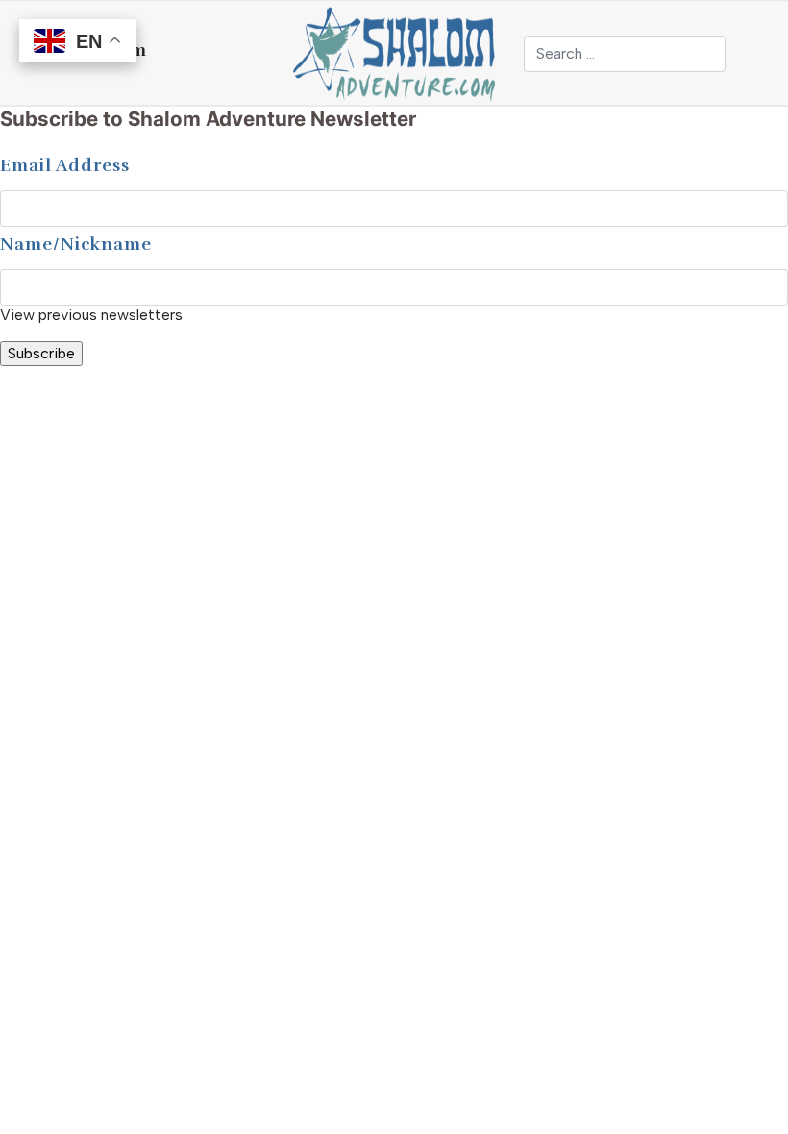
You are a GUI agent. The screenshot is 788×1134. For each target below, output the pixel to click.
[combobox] (625, 54)
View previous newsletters (91, 315)
